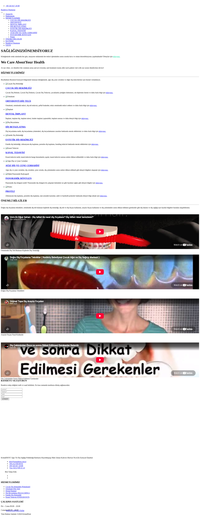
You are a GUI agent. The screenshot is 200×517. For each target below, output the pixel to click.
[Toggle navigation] (2, 12)
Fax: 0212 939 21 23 (17, 468)
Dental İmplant (11, 491)
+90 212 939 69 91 (16, 464)
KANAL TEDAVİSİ (18, 31)
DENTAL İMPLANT (18, 24)
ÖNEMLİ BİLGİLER (14, 39)
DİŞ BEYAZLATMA (18, 26)
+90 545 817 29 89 (13, 6)
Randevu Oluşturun (8, 10)
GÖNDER (5, 399)
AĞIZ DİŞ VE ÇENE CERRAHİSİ (23, 33)
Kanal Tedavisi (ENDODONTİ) (17, 497)
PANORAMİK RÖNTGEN (19, 178)
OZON (8, 45)
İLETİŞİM (9, 41)
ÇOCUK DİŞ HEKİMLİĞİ (20, 20)
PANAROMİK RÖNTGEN (20, 35)
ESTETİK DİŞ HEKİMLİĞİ (21, 29)
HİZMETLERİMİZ (13, 18)
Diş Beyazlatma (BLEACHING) (18, 493)
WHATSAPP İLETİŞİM (15, 511)
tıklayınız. (116, 57)
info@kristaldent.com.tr (17, 462)
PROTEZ (10, 191)
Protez (12, 37)
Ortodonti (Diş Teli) (13, 489)
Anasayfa (9, 14)
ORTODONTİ (15, 22)
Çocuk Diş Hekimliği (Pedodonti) (18, 487)
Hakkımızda (10, 16)
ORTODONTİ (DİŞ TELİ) (18, 101)
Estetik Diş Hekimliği (13, 495)
